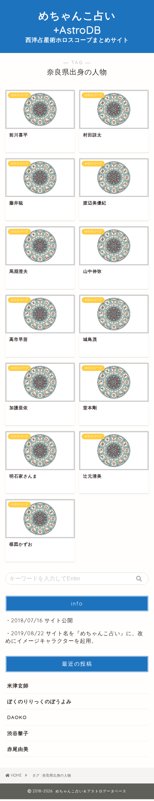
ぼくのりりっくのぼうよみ (39, 701)
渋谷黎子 (18, 733)
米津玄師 (18, 685)
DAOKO (17, 717)
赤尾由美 (18, 749)
